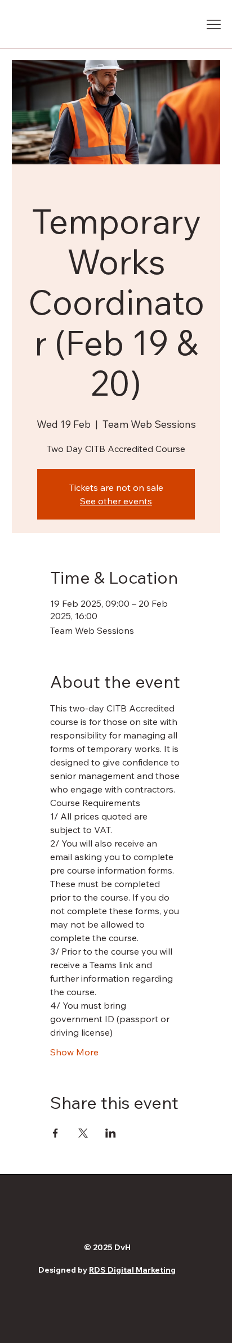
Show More (74, 1052)
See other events (116, 501)
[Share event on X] (83, 1133)
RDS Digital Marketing (132, 1270)
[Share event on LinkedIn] (110, 1133)
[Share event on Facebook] (55, 1133)
